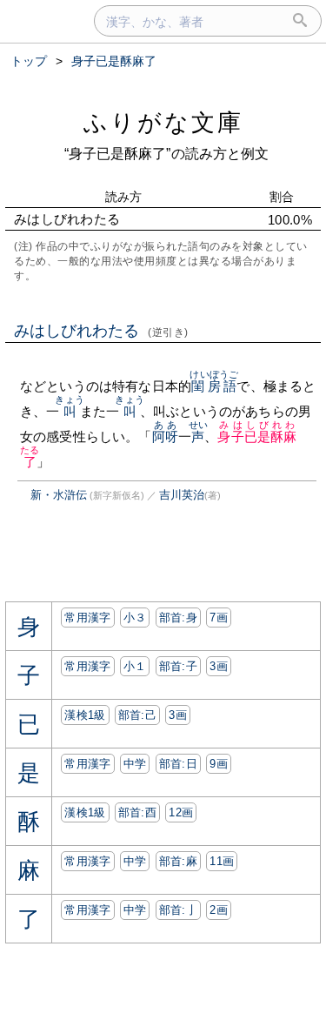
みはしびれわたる (101, 330)
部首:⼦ (178, 666)
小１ (135, 666)
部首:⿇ (178, 861)
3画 (219, 666)
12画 (181, 812)
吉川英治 (181, 494)
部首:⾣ (137, 812)
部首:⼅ (178, 909)
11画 (222, 861)
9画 (219, 763)
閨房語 (214, 386)
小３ (135, 617)
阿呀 (165, 436)
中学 (135, 763)
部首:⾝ (178, 617)
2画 (219, 909)
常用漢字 (87, 617)
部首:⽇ (178, 763)
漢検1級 (84, 715)
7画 (219, 617)
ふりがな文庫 (163, 122)
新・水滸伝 (58, 494)
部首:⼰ (137, 715)
